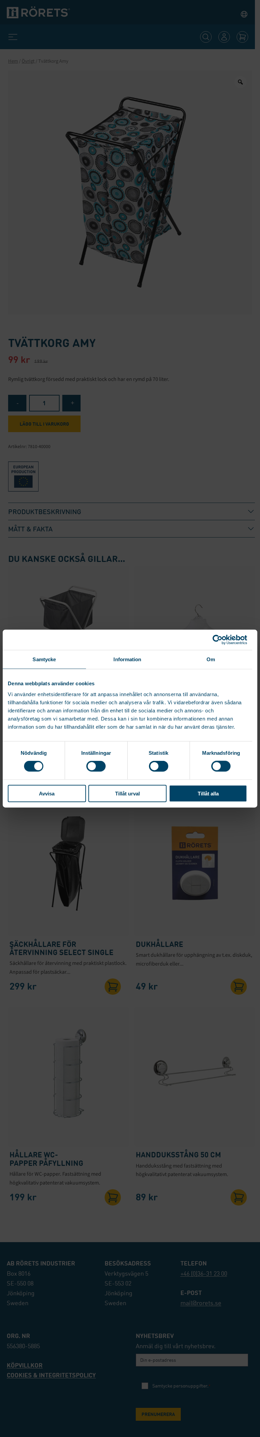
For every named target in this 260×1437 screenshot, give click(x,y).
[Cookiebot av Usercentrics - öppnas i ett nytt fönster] (217, 640)
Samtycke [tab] (44, 659)
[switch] (96, 766)
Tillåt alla (208, 793)
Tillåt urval (127, 793)
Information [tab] (127, 659)
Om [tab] (211, 659)
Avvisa (47, 793)
